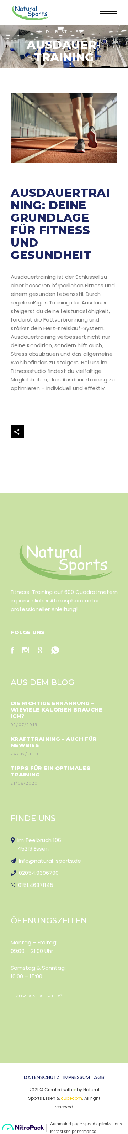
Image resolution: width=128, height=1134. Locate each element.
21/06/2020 (24, 783)
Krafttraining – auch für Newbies (54, 742)
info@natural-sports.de (48, 860)
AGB (99, 1077)
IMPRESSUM (76, 1077)
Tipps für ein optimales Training (50, 771)
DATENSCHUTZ (41, 1077)
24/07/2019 (24, 753)
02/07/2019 (24, 724)
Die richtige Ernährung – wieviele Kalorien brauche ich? (57, 709)
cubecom (71, 1098)
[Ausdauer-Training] (64, 128)
